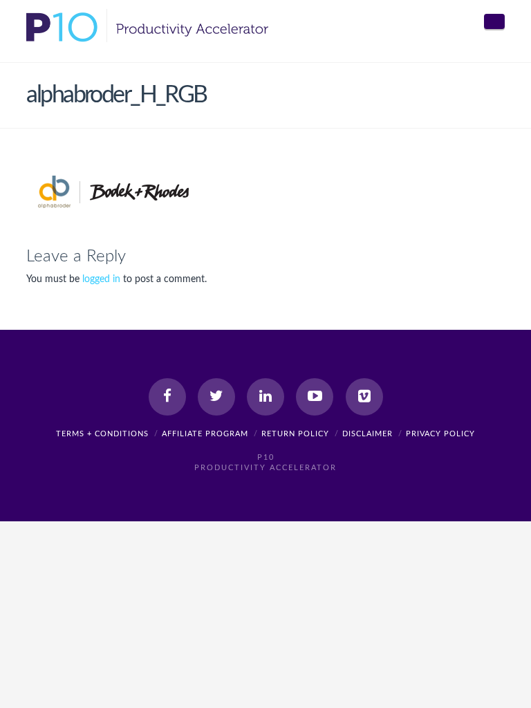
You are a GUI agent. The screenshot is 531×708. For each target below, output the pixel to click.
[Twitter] (216, 397)
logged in (101, 279)
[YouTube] (314, 397)
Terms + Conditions (102, 434)
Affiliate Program (205, 434)
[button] (494, 21)
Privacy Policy (440, 434)
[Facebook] (167, 397)
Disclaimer (367, 434)
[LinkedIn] (265, 397)
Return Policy (295, 434)
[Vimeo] (364, 397)
